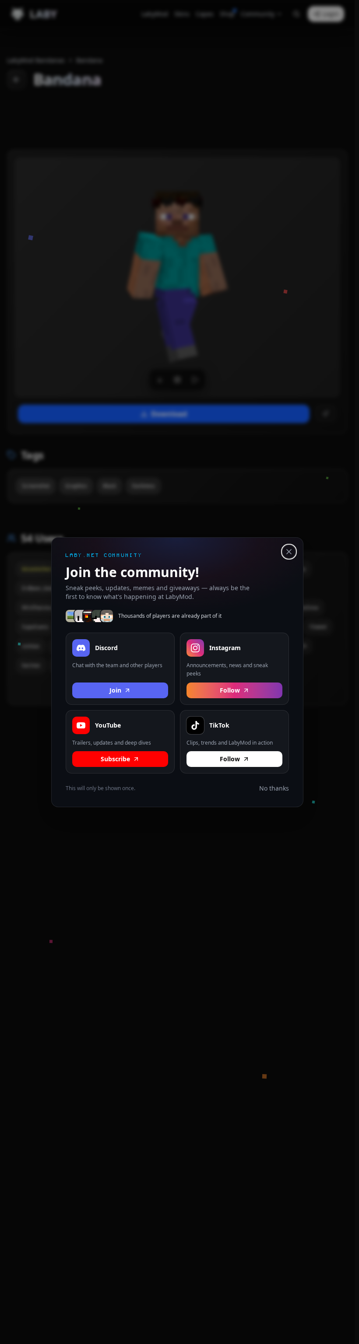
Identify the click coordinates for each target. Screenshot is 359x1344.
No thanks (274, 788)
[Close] (289, 552)
